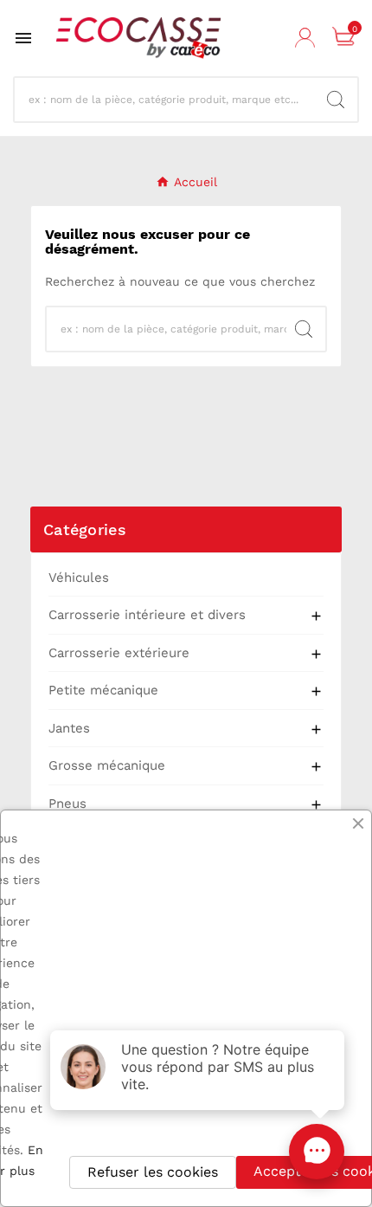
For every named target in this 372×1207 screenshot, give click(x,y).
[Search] (335, 99)
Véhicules (78, 577)
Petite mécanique (103, 690)
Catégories (84, 529)
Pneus (67, 803)
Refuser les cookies (152, 1172)
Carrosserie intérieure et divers (147, 615)
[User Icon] (307, 38)
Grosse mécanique (106, 765)
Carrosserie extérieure (118, 653)
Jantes (69, 728)
